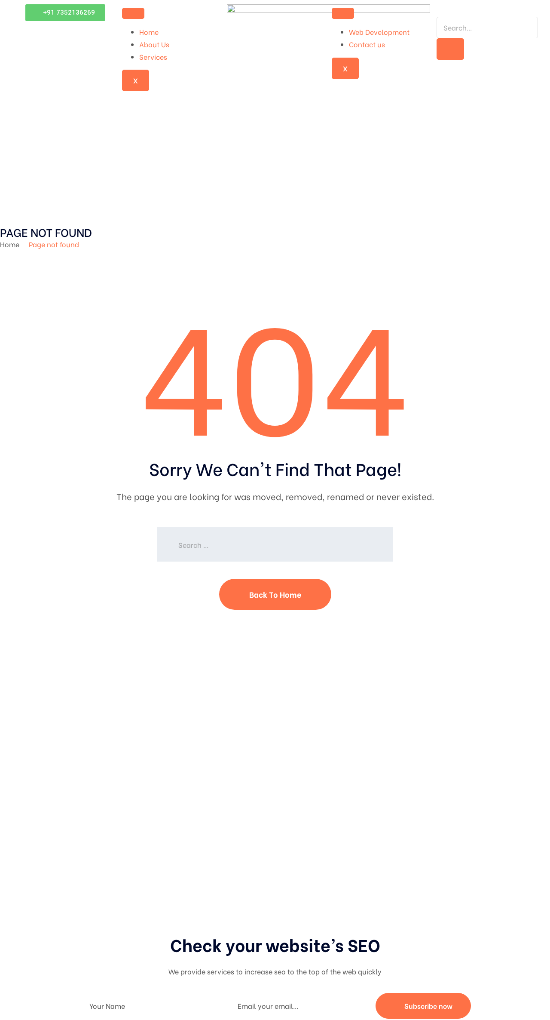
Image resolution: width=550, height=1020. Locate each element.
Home (149, 32)
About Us (154, 44)
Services (153, 56)
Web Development (379, 32)
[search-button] (450, 49)
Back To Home (275, 594)
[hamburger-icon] (133, 13)
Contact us (367, 44)
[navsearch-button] (439, 10)
